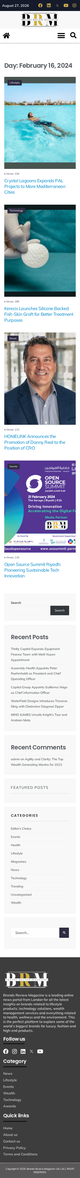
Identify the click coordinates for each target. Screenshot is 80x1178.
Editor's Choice (21, 828)
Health (15, 845)
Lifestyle (15, 82)
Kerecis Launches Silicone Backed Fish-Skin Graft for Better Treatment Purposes (38, 314)
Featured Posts (30, 787)
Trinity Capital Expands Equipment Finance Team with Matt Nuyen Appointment (35, 654)
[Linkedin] (48, 5)
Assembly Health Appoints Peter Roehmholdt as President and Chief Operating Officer (36, 673)
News (13, 338)
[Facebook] (40, 5)
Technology (16, 210)
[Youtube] (66, 5)
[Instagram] (74, 5)
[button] (61, 36)
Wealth (16, 903)
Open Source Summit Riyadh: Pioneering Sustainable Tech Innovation (32, 570)
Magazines (18, 861)
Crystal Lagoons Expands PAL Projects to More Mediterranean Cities (34, 186)
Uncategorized (21, 895)
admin (15, 759)
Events (13, 466)
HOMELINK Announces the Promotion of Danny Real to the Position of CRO (34, 442)
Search (16, 603)
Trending (17, 886)
